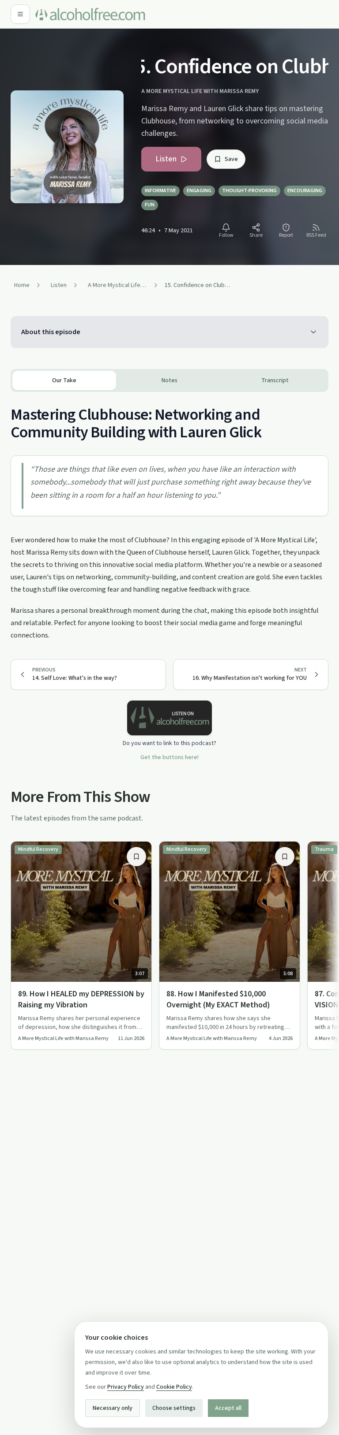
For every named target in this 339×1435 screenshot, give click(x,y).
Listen (166, 158)
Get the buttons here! (169, 757)
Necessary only (112, 1408)
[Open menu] (20, 14)
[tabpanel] (169, 516)
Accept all (228, 1408)
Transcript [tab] (275, 380)
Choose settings (174, 1408)
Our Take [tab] (64, 380)
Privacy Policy (125, 1387)
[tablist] (169, 380)
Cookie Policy (174, 1387)
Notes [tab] (169, 380)
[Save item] (136, 856)
